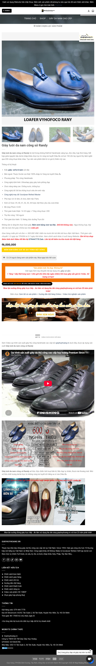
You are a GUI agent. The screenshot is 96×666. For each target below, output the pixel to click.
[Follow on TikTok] (12, 560)
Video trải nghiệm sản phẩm (74, 294)
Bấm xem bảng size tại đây (44, 225)
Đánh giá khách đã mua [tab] (51, 337)
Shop (43, 18)
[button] (89, 658)
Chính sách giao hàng (12, 577)
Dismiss (58, 5)
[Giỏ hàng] (93, 10)
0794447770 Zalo (36, 239)
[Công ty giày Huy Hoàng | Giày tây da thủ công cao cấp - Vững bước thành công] (48, 10)
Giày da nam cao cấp (60, 18)
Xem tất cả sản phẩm (28, 294)
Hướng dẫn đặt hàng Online (50, 294)
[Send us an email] (16, 560)
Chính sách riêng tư (12, 589)
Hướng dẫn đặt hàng (12, 583)
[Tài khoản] (89, 10)
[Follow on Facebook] (4, 560)
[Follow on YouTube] (21, 560)
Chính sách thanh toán (13, 586)
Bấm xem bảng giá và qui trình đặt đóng (24, 250)
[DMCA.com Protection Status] (7, 648)
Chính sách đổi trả (11, 580)
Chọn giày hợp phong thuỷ (14, 595)
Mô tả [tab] (37, 337)
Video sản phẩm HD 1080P (15, 592)
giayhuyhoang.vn (62, 343)
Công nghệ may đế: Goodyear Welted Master (22, 194)
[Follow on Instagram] (8, 560)
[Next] (91, 135)
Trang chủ (30, 18)
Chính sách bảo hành (12, 574)
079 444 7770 (19, 610)
